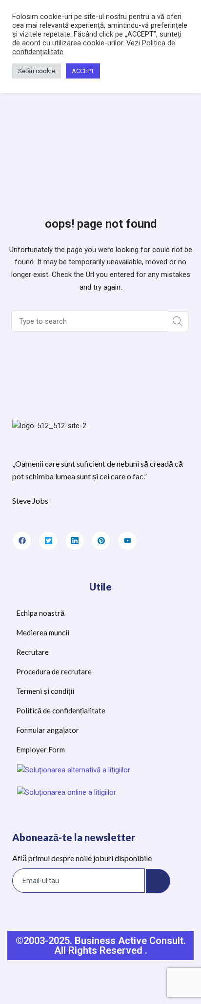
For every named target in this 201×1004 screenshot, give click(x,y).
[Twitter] (48, 541)
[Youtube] (127, 541)
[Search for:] (90, 321)
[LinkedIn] (74, 541)
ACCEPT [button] (83, 71)
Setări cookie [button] (36, 71)
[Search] (177, 321)
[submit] (158, 881)
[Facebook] (22, 541)
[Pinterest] (101, 541)
